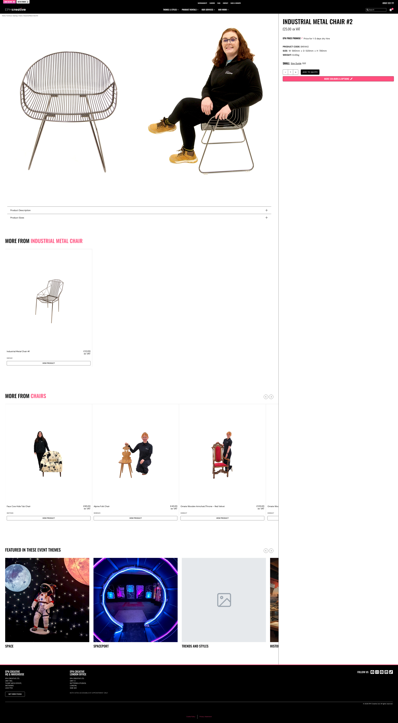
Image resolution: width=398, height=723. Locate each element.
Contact (225, 3)
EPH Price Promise (292, 38)
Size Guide (296, 63)
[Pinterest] (381, 672)
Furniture (9, 16)
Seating (15, 16)
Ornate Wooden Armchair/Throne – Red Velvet (203, 506)
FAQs (218, 3)
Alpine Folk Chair (102, 506)
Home (3, 16)
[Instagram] (377, 672)
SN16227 (184, 513)
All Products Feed (373, 681)
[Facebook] (372, 672)
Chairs (20, 16)
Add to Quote (310, 72)
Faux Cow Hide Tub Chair (18, 506)
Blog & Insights (236, 3)
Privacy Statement (206, 717)
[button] (266, 397)
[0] (390, 10)
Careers (212, 3)
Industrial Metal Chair (57, 240)
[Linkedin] (386, 672)
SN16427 (271, 513)
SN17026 (10, 513)
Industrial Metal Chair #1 (18, 351)
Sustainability (202, 3)
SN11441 (10, 358)
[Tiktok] (391, 672)
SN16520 (97, 513)
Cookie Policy (190, 717)
